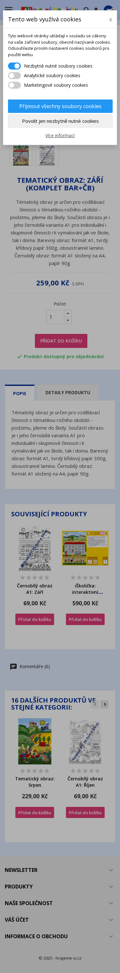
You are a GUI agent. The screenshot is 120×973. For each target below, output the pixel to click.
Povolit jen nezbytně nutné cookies (60, 121)
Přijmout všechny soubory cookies (60, 106)
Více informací (60, 135)
